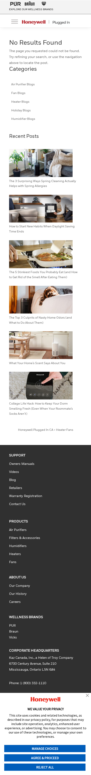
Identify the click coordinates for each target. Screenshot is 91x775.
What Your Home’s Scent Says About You (37, 363)
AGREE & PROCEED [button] (45, 758)
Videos (14, 472)
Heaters (15, 554)
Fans (13, 562)
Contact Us (17, 504)
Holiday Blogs (21, 110)
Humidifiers (18, 546)
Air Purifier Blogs (23, 84)
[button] (87, 696)
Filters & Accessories (24, 538)
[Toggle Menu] (14, 21)
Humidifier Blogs (23, 118)
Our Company (19, 585)
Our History (18, 593)
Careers (15, 602)
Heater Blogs (20, 101)
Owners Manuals (21, 464)
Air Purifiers (18, 530)
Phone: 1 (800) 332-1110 (27, 683)
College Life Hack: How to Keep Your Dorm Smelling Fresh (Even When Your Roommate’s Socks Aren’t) (41, 408)
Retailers (15, 488)
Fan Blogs (18, 93)
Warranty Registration (25, 496)
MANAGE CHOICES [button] (45, 748)
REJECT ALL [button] (45, 767)
